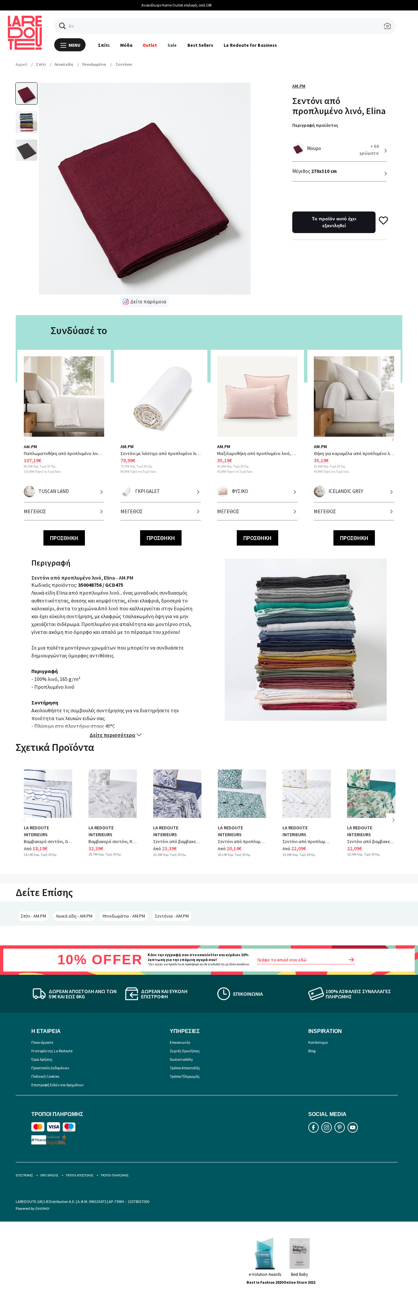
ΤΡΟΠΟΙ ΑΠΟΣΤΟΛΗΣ (79, 1175)
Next (392, 439)
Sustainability (181, 1059)
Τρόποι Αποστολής (185, 1067)
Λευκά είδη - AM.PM (74, 916)
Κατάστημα (318, 1042)
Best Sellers (200, 45)
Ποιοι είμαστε (42, 1042)
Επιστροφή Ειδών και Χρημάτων (57, 1084)
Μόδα (126, 45)
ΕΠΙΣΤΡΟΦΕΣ (24, 1175)
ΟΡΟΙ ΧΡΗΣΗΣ (49, 1175)
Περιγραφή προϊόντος (315, 125)
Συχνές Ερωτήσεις (185, 1050)
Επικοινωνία (180, 1042)
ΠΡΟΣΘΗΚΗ (64, 538)
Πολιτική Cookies (45, 1076)
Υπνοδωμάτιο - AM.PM (123, 916)
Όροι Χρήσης (42, 1059)
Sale (172, 45)
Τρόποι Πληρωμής (185, 1076)
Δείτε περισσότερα (112, 735)
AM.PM (298, 86)
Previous (28, 443)
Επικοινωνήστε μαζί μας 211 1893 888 (214, 5)
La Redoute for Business (250, 45)
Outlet (150, 45)
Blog (311, 1050)
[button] (62, 26)
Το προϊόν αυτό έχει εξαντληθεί (334, 222)
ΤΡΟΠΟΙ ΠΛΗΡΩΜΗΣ (115, 1175)
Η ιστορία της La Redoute (51, 1050)
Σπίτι (103, 45)
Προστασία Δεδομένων (50, 1067)
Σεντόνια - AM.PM (172, 916)
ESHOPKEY (42, 1209)
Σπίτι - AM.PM (33, 916)
